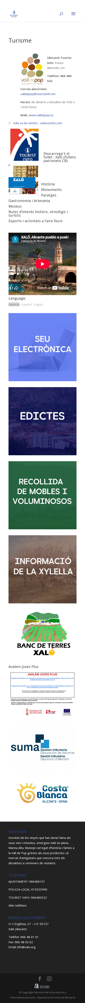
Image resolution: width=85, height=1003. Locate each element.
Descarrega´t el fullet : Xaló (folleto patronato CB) (59, 157)
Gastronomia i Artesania (29, 200)
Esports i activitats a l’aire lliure (35, 220)
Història (48, 184)
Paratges (48, 195)
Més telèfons (17, 905)
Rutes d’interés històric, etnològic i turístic (38, 213)
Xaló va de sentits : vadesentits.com (37, 123)
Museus (15, 206)
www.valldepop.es (41, 115)
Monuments (51, 189)
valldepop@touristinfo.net (38, 94)
